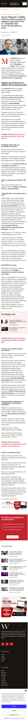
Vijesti (3, 670)
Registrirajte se (12, 537)
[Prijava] (24, 3)
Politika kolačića (6, 718)
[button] (25, 690)
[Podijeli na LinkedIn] (4, 35)
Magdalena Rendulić (5, 32)
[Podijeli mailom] (9, 35)
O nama (3, 679)
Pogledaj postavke (14, 715)
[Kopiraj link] (6, 35)
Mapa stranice (5, 685)
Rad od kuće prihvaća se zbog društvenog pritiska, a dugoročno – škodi (13, 340)
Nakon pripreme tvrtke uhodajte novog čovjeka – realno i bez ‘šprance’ (13, 136)
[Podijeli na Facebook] (1, 35)
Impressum (4, 683)
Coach (3, 656)
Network (3, 672)
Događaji (3, 674)
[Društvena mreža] (2, 644)
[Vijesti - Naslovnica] (14, 3)
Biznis (3, 654)
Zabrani (14, 710)
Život (2, 661)
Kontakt (23, 718)
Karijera (16, 9)
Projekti (3, 677)
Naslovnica (4, 9)
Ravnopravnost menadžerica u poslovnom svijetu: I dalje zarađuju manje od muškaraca (13, 444)
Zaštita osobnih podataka (15, 718)
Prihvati (14, 706)
